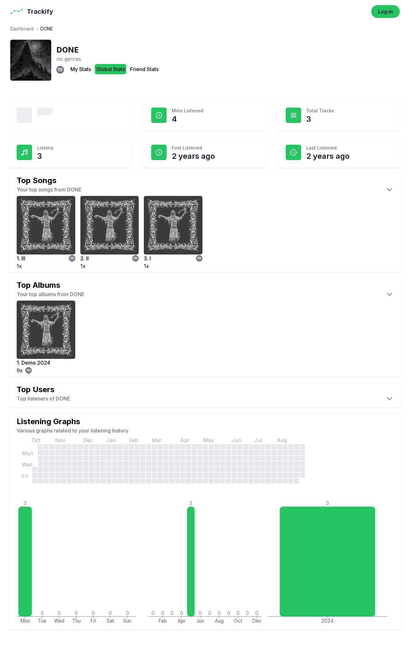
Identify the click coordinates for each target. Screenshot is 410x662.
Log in (385, 11)
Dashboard (22, 28)
